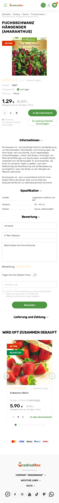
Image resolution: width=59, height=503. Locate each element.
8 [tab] (43, 425)
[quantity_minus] (14, 417)
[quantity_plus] (23, 417)
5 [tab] (31, 425)
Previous (7, 376)
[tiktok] (37, 494)
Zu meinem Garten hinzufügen (42, 122)
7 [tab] (39, 425)
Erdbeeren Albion (19, 392)
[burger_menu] (5, 5)
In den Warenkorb (42, 113)
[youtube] (29, 494)
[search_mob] (43, 5)
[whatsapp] (51, 494)
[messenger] (8, 494)
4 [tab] (27, 425)
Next (52, 376)
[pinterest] (44, 494)
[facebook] (15, 494)
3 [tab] (24, 425)
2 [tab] (20, 425)
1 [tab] (16, 425)
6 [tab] (35, 425)
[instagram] (22, 494)
